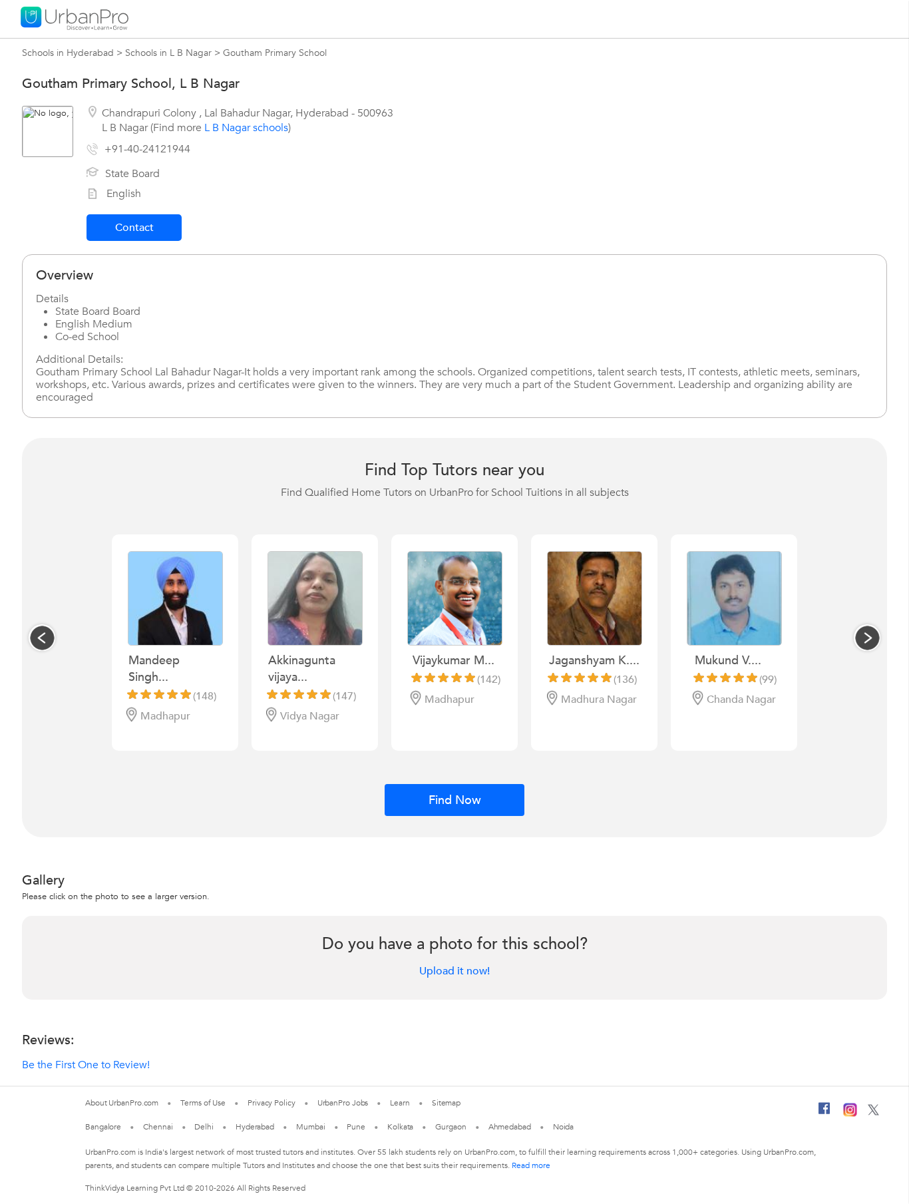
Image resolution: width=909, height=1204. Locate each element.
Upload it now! (454, 971)
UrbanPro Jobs (343, 1103)
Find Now (455, 800)
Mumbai (310, 1126)
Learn (400, 1103)
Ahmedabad (509, 1126)
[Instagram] (850, 1114)
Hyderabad (255, 1126)
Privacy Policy (271, 1103)
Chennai (157, 1126)
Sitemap (446, 1103)
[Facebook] (824, 1113)
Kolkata (400, 1126)
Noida (563, 1126)
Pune (356, 1126)
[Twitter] (873, 1112)
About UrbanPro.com (121, 1103)
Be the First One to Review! (86, 1065)
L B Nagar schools (246, 127)
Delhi (204, 1126)
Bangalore (103, 1126)
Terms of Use (203, 1103)
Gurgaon (450, 1126)
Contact (134, 227)
